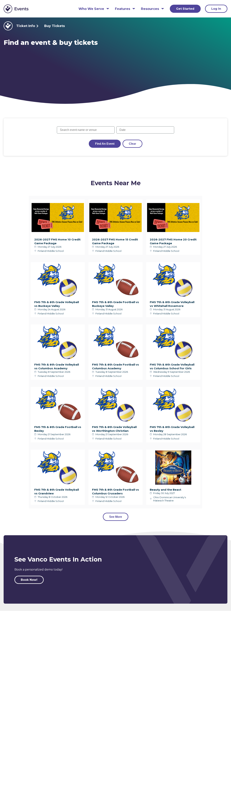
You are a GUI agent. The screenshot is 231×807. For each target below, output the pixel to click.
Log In (216, 8)
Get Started (185, 8)
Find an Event (104, 143)
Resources (150, 9)
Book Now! (29, 579)
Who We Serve (91, 9)
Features (122, 9)
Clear (132, 143)
